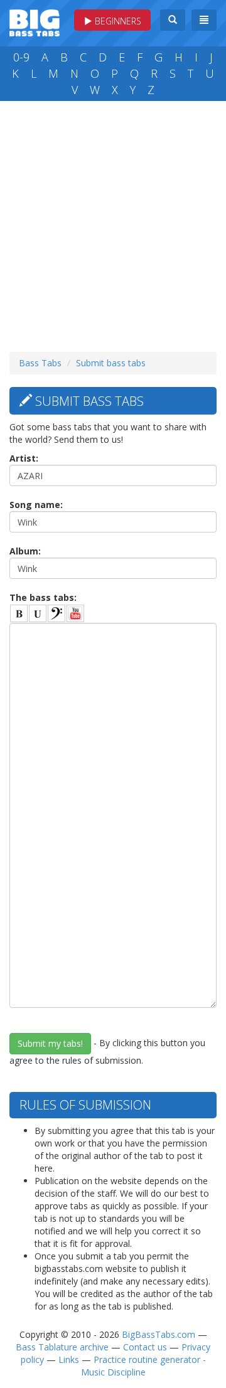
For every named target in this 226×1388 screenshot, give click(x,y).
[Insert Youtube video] (75, 613)
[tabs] (56, 613)
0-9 (21, 57)
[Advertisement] (113, 223)
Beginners (116, 21)
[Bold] (19, 613)
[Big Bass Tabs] (34, 22)
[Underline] (37, 613)
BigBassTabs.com (158, 1334)
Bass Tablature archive (62, 1347)
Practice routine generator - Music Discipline (143, 1366)
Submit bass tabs (111, 363)
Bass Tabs (40, 363)
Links (68, 1359)
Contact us (145, 1347)
